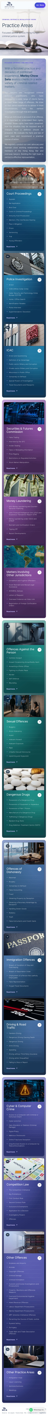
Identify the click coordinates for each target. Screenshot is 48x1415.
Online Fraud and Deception (19, 1140)
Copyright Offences (16, 1271)
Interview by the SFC (17, 442)
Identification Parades (17, 303)
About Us (4, 1413)
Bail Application (14, 203)
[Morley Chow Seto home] (19, 5)
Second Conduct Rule (17, 1202)
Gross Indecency (15, 731)
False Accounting (15, 890)
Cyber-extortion (15, 1121)
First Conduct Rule (16, 1198)
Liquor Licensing (15, 1382)
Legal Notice (42, 1413)
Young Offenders (15, 241)
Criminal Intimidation (16, 1280)
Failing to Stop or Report (18, 1062)
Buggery (12, 727)
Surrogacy (13, 1327)
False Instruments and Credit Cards (22, 921)
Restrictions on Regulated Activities (22, 458)
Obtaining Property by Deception (21, 898)
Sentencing (13, 232)
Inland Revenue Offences (18, 1302)
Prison (11, 228)
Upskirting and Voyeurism (19, 756)
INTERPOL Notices (16, 591)
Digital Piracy (14, 1131)
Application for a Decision (18, 1211)
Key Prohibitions (15, 1194)
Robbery (12, 913)
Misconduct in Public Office (19, 372)
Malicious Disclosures (17, 1135)
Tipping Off (13, 529)
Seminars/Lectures (16, 1386)
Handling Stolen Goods (18, 909)
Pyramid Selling (14, 1323)
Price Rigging (14, 454)
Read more (12, 247)
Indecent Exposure (16, 744)
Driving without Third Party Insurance (23, 1054)
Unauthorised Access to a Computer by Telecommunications (24, 1145)
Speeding (12, 1050)
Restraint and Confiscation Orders (22, 525)
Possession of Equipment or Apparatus (24, 804)
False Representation (17, 982)
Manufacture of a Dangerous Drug (22, 813)
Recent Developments (17, 533)
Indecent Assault (15, 739)
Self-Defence (14, 679)
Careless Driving (15, 1033)
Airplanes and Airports (17, 1263)
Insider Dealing (14, 446)
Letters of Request (16, 595)
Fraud (11, 894)
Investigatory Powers (17, 1215)
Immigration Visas (15, 1378)
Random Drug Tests (16, 821)
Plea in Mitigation (15, 224)
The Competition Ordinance (19, 1190)
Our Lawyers (11, 1413)
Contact (29, 1413)
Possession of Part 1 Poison (19, 808)
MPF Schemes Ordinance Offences (22, 1315)
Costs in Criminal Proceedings (20, 212)
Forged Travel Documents (19, 986)
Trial (10, 236)
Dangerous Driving (16, 1042)
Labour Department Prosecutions (21, 1307)
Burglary (12, 882)
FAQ (25, 1413)
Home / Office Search (17, 299)
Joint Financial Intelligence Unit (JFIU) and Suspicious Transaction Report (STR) (25, 514)
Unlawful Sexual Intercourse (19, 752)
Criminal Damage (15, 1276)
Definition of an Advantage (19, 360)
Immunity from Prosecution (19, 216)
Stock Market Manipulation (19, 462)
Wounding (12, 683)
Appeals (12, 199)
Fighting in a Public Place (18, 670)
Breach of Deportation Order (20, 971)
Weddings (12, 1390)
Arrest (11, 285)
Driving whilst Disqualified (18, 1058)
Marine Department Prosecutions (21, 1311)
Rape (11, 748)
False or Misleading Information (21, 450)
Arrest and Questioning (18, 356)
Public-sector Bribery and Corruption (23, 364)
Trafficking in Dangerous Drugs (21, 817)
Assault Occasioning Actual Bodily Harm (24, 662)
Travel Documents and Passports (21, 385)
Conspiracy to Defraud (17, 377)
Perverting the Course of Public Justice (24, 1319)
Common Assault (15, 658)
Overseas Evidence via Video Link (22, 599)
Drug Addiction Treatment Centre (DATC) (24, 825)
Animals (12, 1267)
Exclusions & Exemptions (18, 1207)
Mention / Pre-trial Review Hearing (22, 220)
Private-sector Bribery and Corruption (23, 368)
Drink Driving (14, 1046)
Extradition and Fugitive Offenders (22, 581)
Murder (11, 675)
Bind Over (12, 207)
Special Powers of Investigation (21, 381)
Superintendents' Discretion (19, 312)
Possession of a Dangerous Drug (21, 800)
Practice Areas (19, 1413)
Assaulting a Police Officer (19, 666)
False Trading (14, 437)
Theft (11, 917)
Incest (11, 735)
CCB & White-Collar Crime (18, 289)
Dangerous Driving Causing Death (22, 1037)
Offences (12, 1219)
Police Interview (15, 308)
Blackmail (12, 878)
